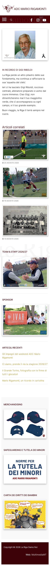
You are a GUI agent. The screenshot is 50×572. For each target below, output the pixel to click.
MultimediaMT (39, 554)
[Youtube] (45, 20)
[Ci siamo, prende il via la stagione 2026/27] (25, 182)
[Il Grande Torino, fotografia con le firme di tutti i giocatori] (25, 220)
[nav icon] (4, 19)
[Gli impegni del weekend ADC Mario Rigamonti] (25, 144)
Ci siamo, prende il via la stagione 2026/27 (25, 364)
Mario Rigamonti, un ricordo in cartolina (23, 380)
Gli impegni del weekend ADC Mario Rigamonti (21, 356)
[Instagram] (38, 20)
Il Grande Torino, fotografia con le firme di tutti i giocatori (24, 372)
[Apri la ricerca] (11, 20)
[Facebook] (31, 20)
